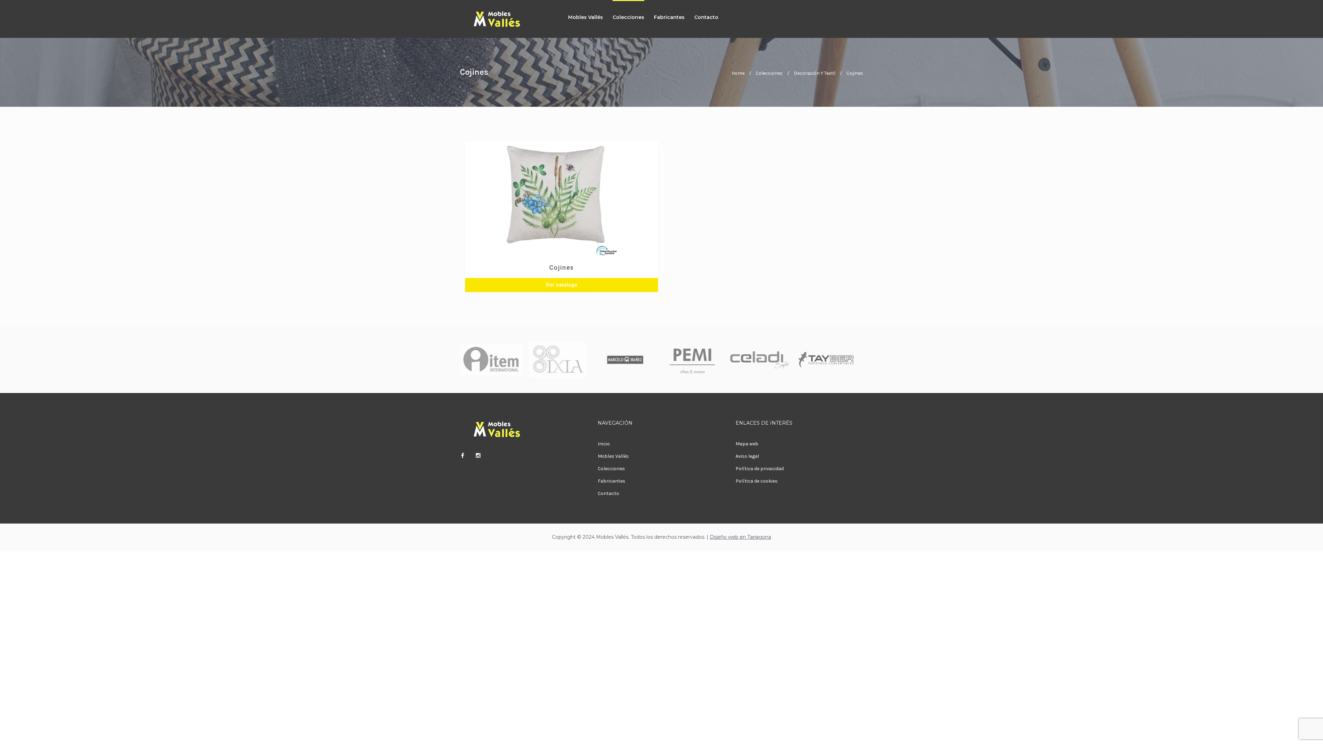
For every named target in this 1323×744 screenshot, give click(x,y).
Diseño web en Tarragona (740, 537)
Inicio (604, 444)
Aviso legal (747, 456)
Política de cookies (757, 481)
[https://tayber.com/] (827, 359)
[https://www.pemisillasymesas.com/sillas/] (693, 360)
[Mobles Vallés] (506, 19)
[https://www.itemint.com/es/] (491, 359)
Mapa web (747, 444)
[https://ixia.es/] (558, 359)
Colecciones (628, 17)
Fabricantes (669, 17)
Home (738, 73)
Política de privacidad (760, 469)
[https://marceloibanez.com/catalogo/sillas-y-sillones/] (625, 359)
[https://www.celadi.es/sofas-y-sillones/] (760, 359)
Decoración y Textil (814, 73)
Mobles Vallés (585, 17)
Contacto (706, 17)
